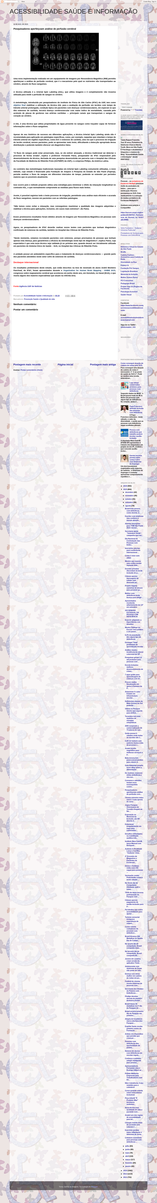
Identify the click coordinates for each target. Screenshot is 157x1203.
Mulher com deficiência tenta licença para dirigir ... (134, 595)
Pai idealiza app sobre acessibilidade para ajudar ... (134, 912)
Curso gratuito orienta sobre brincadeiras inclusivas (134, 1093)
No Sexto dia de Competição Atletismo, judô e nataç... (132, 886)
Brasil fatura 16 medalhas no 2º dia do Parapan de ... (133, 1006)
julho (127, 1146)
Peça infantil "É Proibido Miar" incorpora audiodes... (131, 1101)
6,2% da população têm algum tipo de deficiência (133, 637)
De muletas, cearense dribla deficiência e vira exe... (133, 775)
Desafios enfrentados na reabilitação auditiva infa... (133, 836)
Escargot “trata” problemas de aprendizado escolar (134, 644)
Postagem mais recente (27, 364)
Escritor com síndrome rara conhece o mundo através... (134, 518)
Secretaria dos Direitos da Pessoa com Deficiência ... (134, 991)
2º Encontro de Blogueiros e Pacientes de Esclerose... (131, 859)
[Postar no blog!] (68, 296)
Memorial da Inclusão (129, 274)
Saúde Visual (126, 295)
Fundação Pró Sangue (130, 268)
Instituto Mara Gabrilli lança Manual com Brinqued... (133, 843)
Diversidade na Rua (129, 262)
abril (127, 1156)
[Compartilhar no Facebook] (72, 296)
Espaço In (125, 265)
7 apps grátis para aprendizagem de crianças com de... (133, 677)
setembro (129, 502)
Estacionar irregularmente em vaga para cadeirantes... (133, 827)
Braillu (123, 252)
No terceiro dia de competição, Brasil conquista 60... (133, 953)
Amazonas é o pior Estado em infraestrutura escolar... (132, 695)
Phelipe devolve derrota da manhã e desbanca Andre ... (133, 998)
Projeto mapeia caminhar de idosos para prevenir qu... (134, 588)
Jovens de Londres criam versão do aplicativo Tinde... (133, 961)
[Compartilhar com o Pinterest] (74, 296)
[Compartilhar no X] (70, 296)
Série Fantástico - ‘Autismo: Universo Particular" (131, 229)
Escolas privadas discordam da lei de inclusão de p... (133, 571)
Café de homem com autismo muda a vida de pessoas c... (134, 743)
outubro (128, 499)
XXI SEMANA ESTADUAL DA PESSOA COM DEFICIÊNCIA (132, 613)
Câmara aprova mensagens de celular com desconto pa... (132, 579)
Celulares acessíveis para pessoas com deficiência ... (133, 1140)
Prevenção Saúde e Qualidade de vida (39, 299)
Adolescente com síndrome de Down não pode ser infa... (133, 968)
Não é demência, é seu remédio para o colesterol (134, 1085)
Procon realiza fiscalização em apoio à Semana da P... (133, 685)
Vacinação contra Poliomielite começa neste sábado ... (134, 877)
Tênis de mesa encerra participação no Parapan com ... (134, 895)
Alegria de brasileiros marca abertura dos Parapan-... (133, 1021)
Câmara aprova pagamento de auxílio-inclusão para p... (134, 903)
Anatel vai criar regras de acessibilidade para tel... (134, 1117)
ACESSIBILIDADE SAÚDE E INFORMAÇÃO (73, 11)
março (128, 1159)
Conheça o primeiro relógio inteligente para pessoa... (133, 1060)
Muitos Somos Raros (129, 277)
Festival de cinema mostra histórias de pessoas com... (133, 983)
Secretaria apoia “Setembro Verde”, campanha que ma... (134, 533)
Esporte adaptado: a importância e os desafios (133, 622)
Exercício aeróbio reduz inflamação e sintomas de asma (133, 1132)
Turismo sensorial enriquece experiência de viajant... (132, 920)
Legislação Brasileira (129, 271)
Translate (138, 110)
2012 (125, 1177)
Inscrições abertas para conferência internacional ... (132, 550)
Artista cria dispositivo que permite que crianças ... (134, 1036)
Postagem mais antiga (103, 364)
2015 (125, 489)
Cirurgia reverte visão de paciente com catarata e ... (133, 1125)
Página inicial (65, 364)
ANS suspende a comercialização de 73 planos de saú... (133, 728)
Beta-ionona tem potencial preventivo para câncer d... (134, 760)
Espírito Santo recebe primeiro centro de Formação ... (133, 1028)
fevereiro (129, 1163)
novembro (129, 496)
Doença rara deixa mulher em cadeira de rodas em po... (133, 976)
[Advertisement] (37, 19)
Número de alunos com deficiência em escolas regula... (133, 1053)
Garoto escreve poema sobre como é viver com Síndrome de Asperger (136, 460)
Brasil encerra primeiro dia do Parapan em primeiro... (134, 1013)
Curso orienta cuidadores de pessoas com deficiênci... (131, 930)
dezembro (129, 492)
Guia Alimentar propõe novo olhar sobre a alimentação (134, 767)
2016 (125, 486)
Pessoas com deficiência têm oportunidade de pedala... (132, 1044)
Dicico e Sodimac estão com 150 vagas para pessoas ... (134, 869)
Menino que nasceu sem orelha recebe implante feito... (133, 563)
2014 (125, 1170)
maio (127, 1153)
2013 (125, 1174)
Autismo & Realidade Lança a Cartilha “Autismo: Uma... (133, 851)
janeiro (128, 1166)
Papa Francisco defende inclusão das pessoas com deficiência (137, 409)
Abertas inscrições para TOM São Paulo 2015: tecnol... (134, 526)
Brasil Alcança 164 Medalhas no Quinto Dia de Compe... (134, 938)
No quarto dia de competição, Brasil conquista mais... (133, 946)
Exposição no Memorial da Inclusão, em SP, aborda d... (132, 818)
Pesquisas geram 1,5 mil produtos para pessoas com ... (133, 659)
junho (127, 1149)
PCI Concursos (127, 280)
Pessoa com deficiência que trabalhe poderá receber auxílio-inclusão (136, 434)
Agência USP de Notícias (30, 286)
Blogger (94, 1187)
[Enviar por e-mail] (66, 296)
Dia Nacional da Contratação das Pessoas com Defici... (132, 542)
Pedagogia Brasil (128, 283)
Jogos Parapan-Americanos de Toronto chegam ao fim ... (133, 808)
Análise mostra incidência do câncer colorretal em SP (134, 652)
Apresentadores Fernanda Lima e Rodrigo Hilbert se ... (134, 1068)
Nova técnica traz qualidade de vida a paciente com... (133, 1110)
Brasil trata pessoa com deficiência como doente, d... (132, 511)
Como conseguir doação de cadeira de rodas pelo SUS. (132, 364)
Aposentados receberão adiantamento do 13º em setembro (134, 604)
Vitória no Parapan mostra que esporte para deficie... (133, 711)
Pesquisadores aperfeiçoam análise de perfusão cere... (134, 792)
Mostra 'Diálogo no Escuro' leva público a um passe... (134, 629)
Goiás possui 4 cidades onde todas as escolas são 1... (134, 735)
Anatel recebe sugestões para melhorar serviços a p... (134, 751)
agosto (128, 506)
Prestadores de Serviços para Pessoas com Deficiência (132, 234)
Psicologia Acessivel (129, 292)
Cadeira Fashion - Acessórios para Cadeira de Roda (132, 257)
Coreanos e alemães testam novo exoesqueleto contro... (133, 783)
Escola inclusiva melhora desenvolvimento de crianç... (134, 668)
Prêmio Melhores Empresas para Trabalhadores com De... (133, 1076)
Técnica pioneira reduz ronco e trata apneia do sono (134, 800)
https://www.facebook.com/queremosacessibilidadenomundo (132, 307)
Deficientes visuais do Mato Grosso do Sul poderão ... (134, 703)
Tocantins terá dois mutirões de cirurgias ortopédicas (132, 719)
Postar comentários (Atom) (31, 370)
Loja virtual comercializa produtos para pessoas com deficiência (135, 387)
